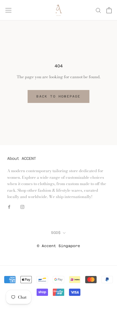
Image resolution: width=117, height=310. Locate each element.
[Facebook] (9, 206)
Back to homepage (58, 96)
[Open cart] (109, 10)
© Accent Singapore (58, 246)
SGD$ (56, 233)
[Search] (98, 10)
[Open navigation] (8, 10)
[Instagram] (22, 206)
